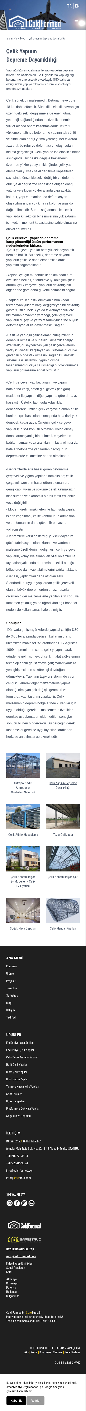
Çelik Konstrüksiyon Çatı (63, 877)
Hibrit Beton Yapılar (17, 1079)
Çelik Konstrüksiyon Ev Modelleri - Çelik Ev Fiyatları (23, 881)
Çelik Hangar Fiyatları (63, 928)
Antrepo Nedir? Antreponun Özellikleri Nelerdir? (23, 787)
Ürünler (10, 973)
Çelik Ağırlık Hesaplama (23, 835)
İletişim (10, 1010)
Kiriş (41, 1352)
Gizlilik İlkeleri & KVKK (67, 1362)
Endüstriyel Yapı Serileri (20, 1042)
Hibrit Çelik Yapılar (16, 1072)
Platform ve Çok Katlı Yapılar (22, 1108)
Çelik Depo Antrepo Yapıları (22, 1057)
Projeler (10, 981)
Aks (26, 1352)
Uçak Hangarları (15, 1101)
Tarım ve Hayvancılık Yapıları (22, 1086)
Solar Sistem (72, 1352)
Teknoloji (11, 988)
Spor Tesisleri (14, 1094)
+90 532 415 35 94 (17, 1163)
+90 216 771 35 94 (17, 1156)
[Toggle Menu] (76, 21)
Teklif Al (11, 1017)
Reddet (35, 1400)
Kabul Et (16, 1400)
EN (77, 6)
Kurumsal (11, 966)
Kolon (34, 1352)
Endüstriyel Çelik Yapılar (20, 1050)
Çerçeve (57, 1352)
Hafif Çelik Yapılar (16, 1064)
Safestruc (12, 995)
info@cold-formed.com (20, 1170)
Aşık (48, 1352)
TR (69, 6)
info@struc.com (18, 1178)
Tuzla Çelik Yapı (63, 835)
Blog (8, 1003)
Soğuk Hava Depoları (23, 928)
